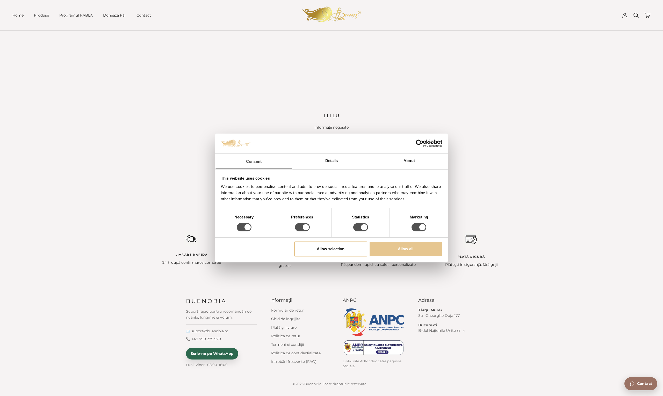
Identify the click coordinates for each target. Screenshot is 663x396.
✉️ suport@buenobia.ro (207, 331)
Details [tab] (331, 160)
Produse (41, 15)
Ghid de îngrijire (285, 319)
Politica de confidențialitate (296, 353)
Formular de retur (287, 310)
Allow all (405, 249)
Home (18, 15)
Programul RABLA (76, 15)
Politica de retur (285, 336)
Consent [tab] (254, 161)
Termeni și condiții (287, 344)
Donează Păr (114, 15)
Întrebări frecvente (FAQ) (293, 361)
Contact (143, 15)
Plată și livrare (284, 327)
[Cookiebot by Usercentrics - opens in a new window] (419, 143)
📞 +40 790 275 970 (203, 339)
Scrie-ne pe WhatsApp (212, 353)
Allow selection (330, 249)
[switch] (302, 227)
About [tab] (409, 160)
